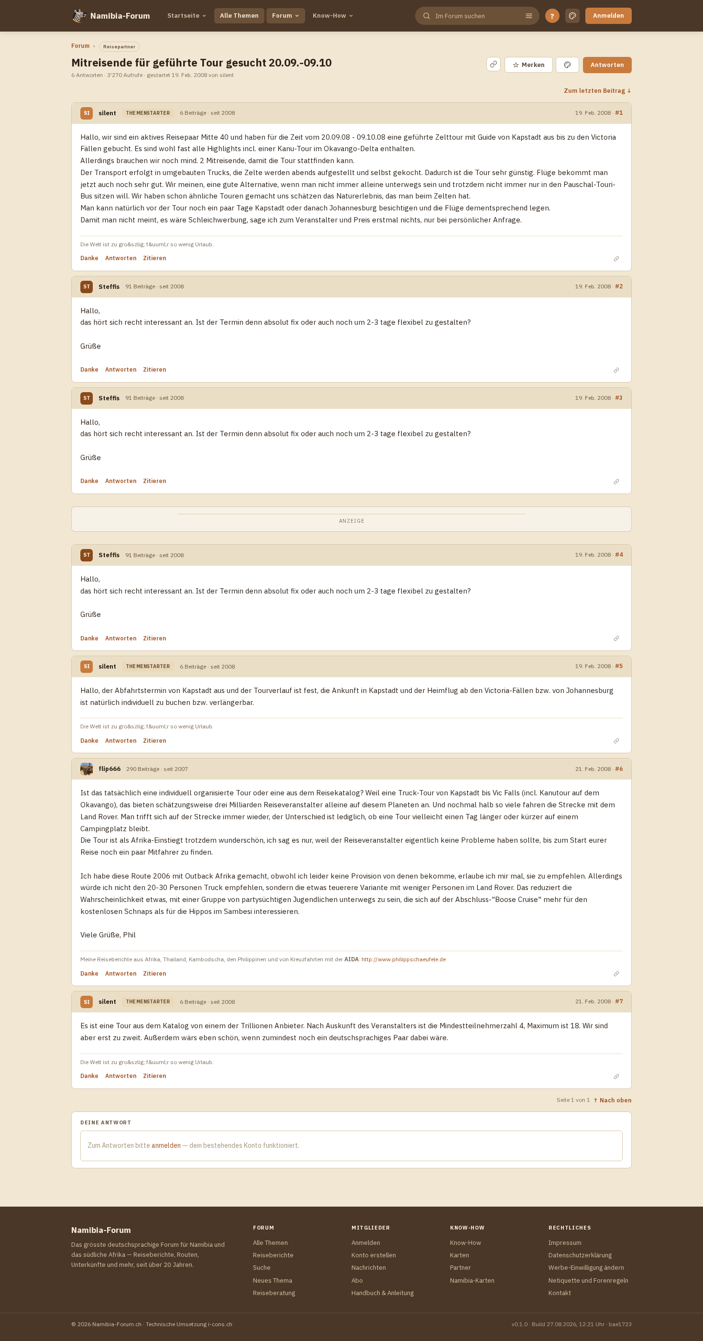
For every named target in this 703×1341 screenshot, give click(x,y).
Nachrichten (369, 1268)
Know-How (329, 15)
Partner (460, 1268)
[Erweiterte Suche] (529, 16)
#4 (619, 554)
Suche (262, 1268)
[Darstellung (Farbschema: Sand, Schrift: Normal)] (572, 16)
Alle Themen (239, 15)
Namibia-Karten (472, 1280)
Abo (357, 1280)
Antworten (607, 65)
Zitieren (154, 258)
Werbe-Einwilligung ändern (586, 1268)
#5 (619, 666)
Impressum (565, 1243)
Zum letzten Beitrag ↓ (598, 90)
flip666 (110, 769)
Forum (282, 15)
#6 (619, 768)
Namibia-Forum (120, 16)
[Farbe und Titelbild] (567, 65)
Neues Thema (272, 1280)
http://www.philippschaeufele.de (404, 959)
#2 (619, 286)
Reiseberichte (273, 1255)
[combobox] (476, 16)
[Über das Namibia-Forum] (79, 15)
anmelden (166, 1145)
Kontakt (560, 1293)
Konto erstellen (374, 1255)
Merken (529, 64)
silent (107, 113)
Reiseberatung (274, 1293)
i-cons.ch (220, 1324)
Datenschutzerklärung (580, 1255)
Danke (89, 258)
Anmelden (608, 15)
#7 (619, 1001)
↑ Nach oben (612, 1100)
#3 (619, 397)
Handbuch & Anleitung (383, 1293)
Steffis (109, 287)
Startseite (183, 15)
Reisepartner (119, 47)
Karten (459, 1255)
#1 (619, 112)
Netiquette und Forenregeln (588, 1280)
